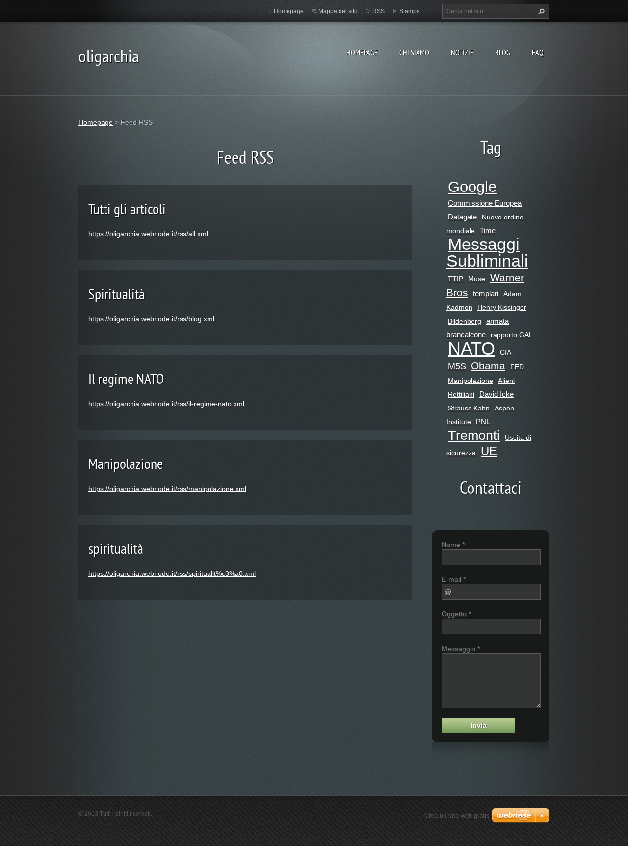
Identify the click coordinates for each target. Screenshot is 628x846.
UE (489, 451)
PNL (483, 421)
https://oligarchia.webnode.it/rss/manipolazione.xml (167, 488)
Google (472, 186)
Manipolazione (125, 463)
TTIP (455, 279)
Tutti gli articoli (127, 208)
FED (517, 367)
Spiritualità (116, 293)
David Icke (496, 394)
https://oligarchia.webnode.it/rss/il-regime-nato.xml (166, 404)
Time (488, 230)
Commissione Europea (485, 203)
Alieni (506, 380)
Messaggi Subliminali (487, 252)
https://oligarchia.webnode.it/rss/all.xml (148, 234)
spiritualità (115, 548)
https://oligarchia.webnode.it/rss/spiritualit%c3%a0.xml (172, 573)
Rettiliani (461, 394)
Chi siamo (414, 52)
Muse (476, 279)
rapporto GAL (512, 335)
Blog (502, 52)
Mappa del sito (338, 11)
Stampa (409, 11)
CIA (505, 352)
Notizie (462, 52)
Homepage (362, 52)
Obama (488, 365)
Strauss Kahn (469, 408)
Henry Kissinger (501, 307)
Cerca (540, 11)
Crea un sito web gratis (457, 815)
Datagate (462, 217)
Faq (538, 52)
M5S (457, 366)
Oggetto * (456, 614)
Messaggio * (461, 649)
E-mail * (454, 579)
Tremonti (474, 435)
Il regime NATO (126, 378)
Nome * (453, 544)
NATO (471, 348)
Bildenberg (464, 321)
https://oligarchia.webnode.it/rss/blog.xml (151, 319)
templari (485, 293)
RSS (378, 11)
